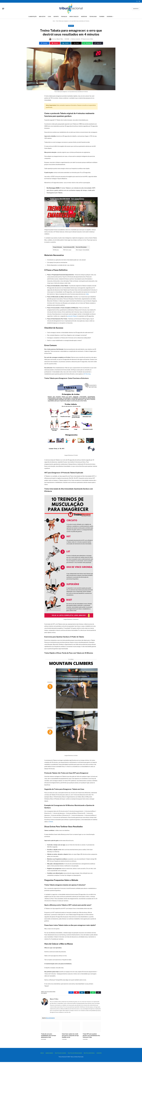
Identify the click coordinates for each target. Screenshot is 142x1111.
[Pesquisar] (139, 1)
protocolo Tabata (72, 316)
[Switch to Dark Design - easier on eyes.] (137, 1)
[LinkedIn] (29, 107)
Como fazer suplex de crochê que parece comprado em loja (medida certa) (70, 1035)
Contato (135, 8)
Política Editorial (89, 1053)
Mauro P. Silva (60, 39)
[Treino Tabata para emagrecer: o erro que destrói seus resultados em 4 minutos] (71, 69)
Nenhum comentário (76, 39)
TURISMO (101, 16)
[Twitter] (29, 103)
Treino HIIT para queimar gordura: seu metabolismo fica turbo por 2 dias (91, 1035)
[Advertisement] (71, 1086)
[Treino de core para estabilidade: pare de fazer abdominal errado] (50, 1027)
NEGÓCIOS (84, 16)
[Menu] (3, 8)
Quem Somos (49, 1053)
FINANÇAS (64, 16)
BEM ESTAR (42, 16)
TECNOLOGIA (93, 16)
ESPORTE (56, 16)
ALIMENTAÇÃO (32, 16)
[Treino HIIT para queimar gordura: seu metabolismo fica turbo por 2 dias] (92, 1027)
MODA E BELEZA (74, 16)
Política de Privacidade (75, 1053)
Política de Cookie (60, 1053)
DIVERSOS (109, 16)
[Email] (29, 114)
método (51, 821)
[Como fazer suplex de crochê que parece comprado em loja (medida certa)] (71, 1027)
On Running (87, 374)
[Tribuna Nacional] (71, 9)
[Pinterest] (29, 111)
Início (54, 21)
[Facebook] (29, 99)
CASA (49, 16)
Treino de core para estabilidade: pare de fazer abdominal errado (48, 1035)
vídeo (87, 294)
